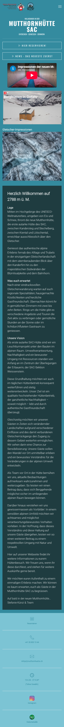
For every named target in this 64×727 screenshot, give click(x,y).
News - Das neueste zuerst (34, 56)
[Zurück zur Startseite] (18, 6)
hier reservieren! (34, 45)
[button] (60, 6)
